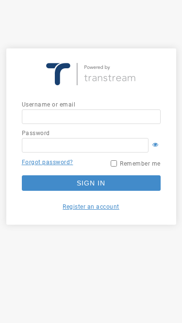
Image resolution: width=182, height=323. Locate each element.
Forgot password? (47, 162)
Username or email (49, 104)
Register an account (91, 206)
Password (36, 133)
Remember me (140, 163)
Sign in (91, 183)
